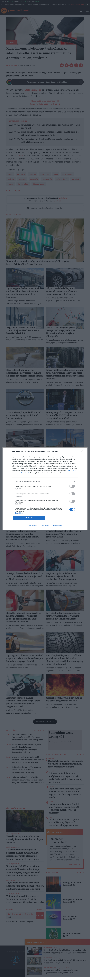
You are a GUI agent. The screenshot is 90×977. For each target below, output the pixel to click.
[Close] (83, 452)
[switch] (72, 486)
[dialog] (45, 488)
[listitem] (45, 481)
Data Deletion (32, 525)
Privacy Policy (57, 525)
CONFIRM (29, 518)
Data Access (45, 525)
